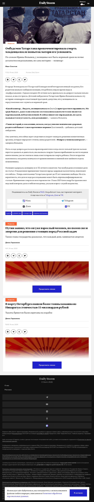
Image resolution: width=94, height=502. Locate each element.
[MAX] (47, 425)
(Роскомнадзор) (17, 433)
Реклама (8, 390)
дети (8, 213)
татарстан (27, 213)
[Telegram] (47, 397)
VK (62, 195)
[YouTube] (47, 404)
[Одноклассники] (47, 418)
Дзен (56, 195)
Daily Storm (47, 3)
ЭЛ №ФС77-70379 (42, 433)
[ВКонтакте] (47, 411)
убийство (16, 213)
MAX (42, 192)
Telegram (49, 195)
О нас (7, 385)
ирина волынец (40, 213)
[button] (4, 4)
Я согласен (78, 493)
